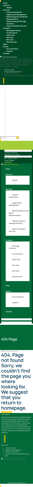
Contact (6, 53)
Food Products (11, 33)
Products (6, 28)
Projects (9, 51)
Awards (9, 8)
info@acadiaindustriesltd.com (13, 72)
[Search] (17, 137)
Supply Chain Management (16, 14)
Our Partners (10, 117)
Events (5, 47)
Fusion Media (17, 483)
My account (9, 111)
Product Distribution (14, 12)
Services (6, 10)
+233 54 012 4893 (9, 70)
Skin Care (10, 40)
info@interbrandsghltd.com (13, 450)
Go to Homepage (7, 412)
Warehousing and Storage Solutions (17, 134)
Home (5, 3)
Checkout (9, 95)
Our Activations (12, 49)
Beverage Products (13, 30)
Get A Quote (8, 162)
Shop (5, 44)
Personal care (11, 42)
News (8, 113)
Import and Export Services (16, 26)
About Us (6, 5)
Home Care (10, 35)
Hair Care (9, 37)
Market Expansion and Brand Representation (19, 109)
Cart (7, 93)
